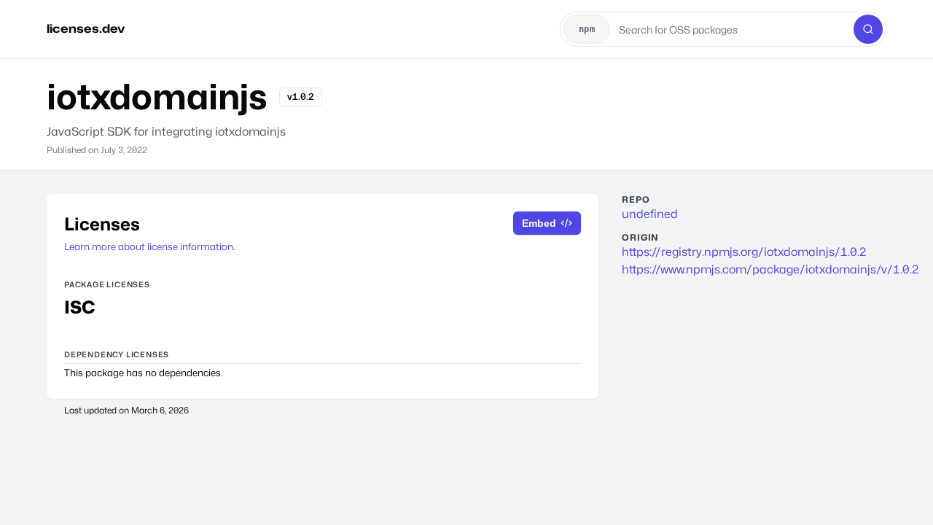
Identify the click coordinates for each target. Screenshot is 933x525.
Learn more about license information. (149, 246)
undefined (650, 214)
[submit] (868, 29)
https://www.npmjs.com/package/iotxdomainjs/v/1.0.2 (748, 269)
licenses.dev (86, 29)
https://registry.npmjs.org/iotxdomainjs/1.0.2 (744, 252)
